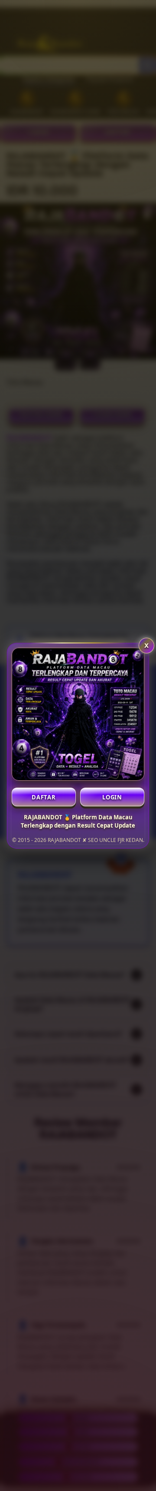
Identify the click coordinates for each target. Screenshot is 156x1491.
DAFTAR (44, 797)
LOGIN (112, 797)
